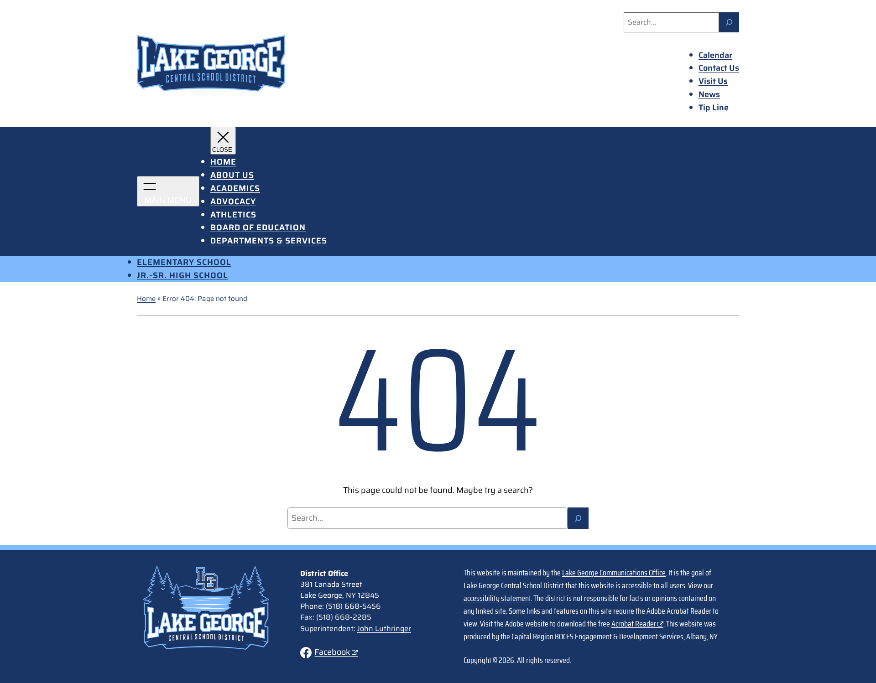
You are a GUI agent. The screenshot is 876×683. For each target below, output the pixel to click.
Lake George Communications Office (614, 572)
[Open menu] (168, 191)
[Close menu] (223, 141)
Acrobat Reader (633, 623)
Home (146, 298)
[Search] (729, 22)
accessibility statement (497, 598)
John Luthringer (384, 628)
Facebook (332, 652)
